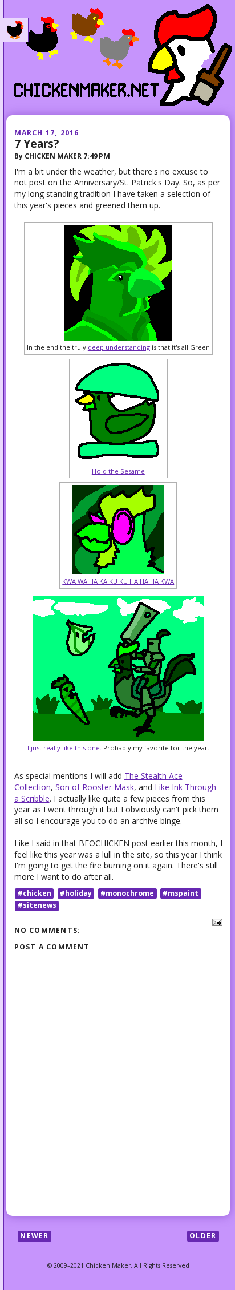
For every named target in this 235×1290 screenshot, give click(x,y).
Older (202, 1235)
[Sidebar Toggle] (16, 30)
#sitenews (37, 906)
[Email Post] (215, 921)
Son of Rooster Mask (94, 787)
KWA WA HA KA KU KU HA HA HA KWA (118, 581)
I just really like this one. (64, 747)
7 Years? (36, 143)
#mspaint (180, 893)
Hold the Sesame (118, 471)
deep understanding (119, 347)
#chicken (34, 893)
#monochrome (127, 893)
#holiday (76, 893)
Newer (34, 1235)
